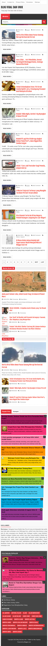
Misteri (18, 187)
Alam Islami (17, 616)
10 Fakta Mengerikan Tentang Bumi (20, 468)
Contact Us (10, 2)
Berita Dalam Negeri (20, 622)
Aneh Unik (26, 616)
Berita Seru (7, 631)
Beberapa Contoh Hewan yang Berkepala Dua (23, 458)
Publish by (30, 639)
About (3, 2)
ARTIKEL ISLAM (16, 613)
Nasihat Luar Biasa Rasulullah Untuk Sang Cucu (18, 479)
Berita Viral (7, 339)
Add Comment (36, 30)
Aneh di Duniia (7, 619)
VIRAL (18, 31)
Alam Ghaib (7, 616)
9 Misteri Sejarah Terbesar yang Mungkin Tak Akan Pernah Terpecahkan (31, 192)
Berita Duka (33, 622)
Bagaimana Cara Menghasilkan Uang (15, 605)
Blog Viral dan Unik (21, 639)
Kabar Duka (19, 56)
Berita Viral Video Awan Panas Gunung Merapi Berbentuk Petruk (29, 36)
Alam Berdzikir (34, 613)
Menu (6, 16)
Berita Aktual (30, 619)
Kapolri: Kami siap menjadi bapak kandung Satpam (19, 499)
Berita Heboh (22, 625)
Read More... (24, 299)
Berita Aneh (7, 268)
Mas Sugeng (36, 639)
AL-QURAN (6, 613)
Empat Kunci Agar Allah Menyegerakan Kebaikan (25, 427)
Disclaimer (29, 2)
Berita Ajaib (18, 619)
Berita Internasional (36, 625)
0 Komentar (15, 299)
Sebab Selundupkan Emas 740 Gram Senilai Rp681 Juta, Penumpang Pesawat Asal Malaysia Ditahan (31, 89)
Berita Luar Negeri (9, 628)
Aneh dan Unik (37, 616)
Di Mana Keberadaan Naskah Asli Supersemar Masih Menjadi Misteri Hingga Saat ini (29, 242)
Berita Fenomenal (9, 625)
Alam (25, 613)
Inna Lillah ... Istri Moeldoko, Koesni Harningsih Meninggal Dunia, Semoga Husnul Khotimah (29, 62)
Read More (7, 49)
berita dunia (17, 631)
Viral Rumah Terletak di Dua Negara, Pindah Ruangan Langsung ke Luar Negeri (31, 216)
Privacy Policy (20, 2)
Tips (17, 162)
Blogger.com (27, 642)
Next (36, 262)
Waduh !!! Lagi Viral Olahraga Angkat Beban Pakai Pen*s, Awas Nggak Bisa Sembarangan (29, 141)
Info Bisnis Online (9, 600)
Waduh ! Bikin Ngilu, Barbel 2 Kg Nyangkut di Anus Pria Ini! (27, 388)
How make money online (11, 602)
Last (42, 262)
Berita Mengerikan (35, 628)
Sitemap (37, 2)
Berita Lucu (22, 628)
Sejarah (22, 237)
